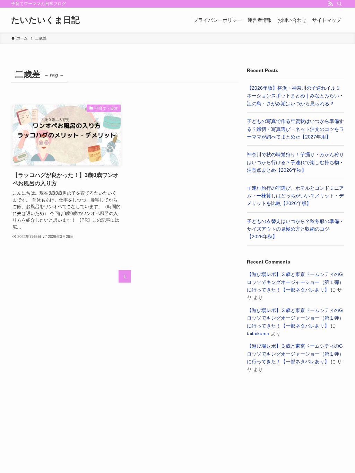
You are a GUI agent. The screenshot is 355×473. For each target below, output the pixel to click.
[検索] (339, 4)
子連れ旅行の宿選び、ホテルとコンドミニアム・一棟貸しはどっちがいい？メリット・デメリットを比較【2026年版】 (295, 195)
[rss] (330, 4)
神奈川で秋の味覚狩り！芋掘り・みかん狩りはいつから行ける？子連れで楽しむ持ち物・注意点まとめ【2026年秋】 (295, 162)
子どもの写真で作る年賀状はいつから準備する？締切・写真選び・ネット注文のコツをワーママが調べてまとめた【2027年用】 (295, 129)
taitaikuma (258, 333)
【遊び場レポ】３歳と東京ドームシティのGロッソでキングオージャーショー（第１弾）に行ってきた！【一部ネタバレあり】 (295, 282)
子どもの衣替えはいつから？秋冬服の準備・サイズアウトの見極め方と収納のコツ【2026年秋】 (295, 229)
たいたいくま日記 (45, 20)
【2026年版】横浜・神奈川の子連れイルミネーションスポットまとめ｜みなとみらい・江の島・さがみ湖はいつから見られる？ (295, 95)
